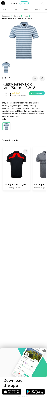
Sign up (24, 3)
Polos (26, 16)
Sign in (14, 3)
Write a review (36, 93)
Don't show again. (23, 396)
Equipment (6, 16)
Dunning (17, 16)
